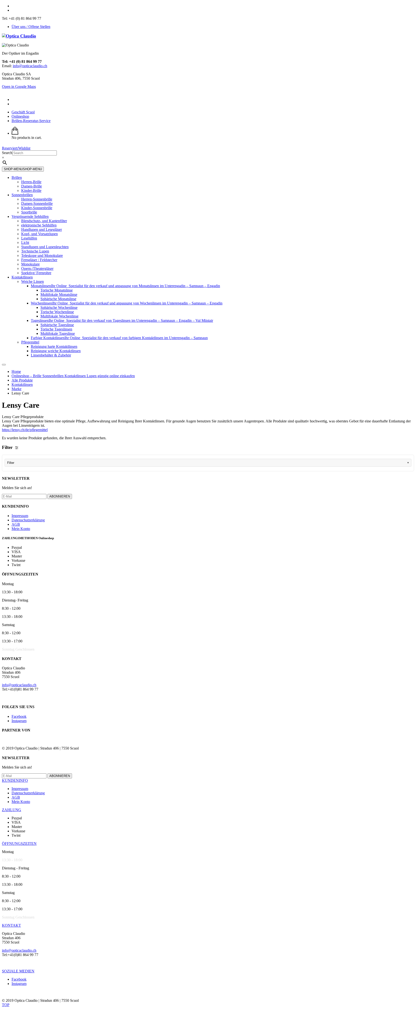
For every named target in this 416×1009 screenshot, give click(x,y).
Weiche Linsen (32, 281)
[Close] (4, 364)
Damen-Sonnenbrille (37, 203)
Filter (10, 463)
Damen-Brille (31, 186)
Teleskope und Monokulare (42, 255)
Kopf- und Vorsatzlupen (39, 234)
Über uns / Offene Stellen (31, 27)
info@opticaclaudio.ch (30, 66)
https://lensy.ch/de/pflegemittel (25, 430)
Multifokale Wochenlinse (59, 316)
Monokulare (30, 264)
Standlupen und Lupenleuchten (45, 247)
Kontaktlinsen (22, 277)
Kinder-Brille (31, 190)
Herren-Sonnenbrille (36, 199)
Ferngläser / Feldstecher (39, 260)
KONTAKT (11, 925)
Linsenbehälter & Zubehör (51, 355)
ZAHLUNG (11, 810)
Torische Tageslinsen (56, 329)
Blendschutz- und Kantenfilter (44, 221)
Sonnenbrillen (22, 195)
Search (7, 153)
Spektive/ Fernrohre (36, 273)
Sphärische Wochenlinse (59, 307)
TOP (5, 1005)
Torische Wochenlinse (57, 312)
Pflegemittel (30, 342)
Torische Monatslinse (56, 290)
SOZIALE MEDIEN (18, 971)
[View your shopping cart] (15, 133)
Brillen (17, 177)
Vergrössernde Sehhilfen (30, 216)
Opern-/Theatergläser (37, 268)
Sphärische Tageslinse (57, 325)
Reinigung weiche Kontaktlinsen (56, 351)
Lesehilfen (29, 238)
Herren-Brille (31, 182)
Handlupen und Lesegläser (41, 229)
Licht (25, 242)
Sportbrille (29, 212)
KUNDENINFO (15, 780)
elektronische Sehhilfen (39, 225)
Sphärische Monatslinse (58, 299)
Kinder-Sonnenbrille (36, 208)
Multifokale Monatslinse (58, 294)
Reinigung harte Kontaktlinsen (54, 346)
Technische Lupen (35, 251)
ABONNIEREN (59, 496)
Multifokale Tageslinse (57, 333)
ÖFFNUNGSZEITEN (19, 843)
